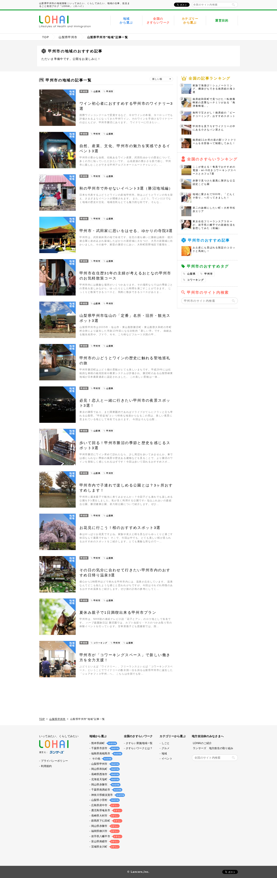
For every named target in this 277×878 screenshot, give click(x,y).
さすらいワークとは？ (139, 748)
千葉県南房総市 (106, 789)
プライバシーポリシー (54, 760)
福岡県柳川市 (104, 831)
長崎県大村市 (104, 815)
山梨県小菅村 (104, 799)
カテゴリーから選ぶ (190, 20)
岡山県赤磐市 (104, 825)
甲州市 (208, 273)
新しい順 (157, 79)
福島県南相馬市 (106, 753)
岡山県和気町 (104, 768)
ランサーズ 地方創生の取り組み (213, 748)
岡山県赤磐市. (105, 784)
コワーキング (195, 279)
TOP (45, 37)
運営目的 (222, 20)
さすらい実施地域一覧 (139, 743)
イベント (167, 758)
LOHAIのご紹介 (202, 743)
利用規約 (46, 766)
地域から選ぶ (126, 20)
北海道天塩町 (104, 779)
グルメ (166, 748)
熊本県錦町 (103, 743)
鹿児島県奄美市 (106, 810)
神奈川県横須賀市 (107, 794)
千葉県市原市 (104, 748)
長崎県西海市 (104, 774)
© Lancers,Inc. (138, 871)
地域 (164, 753)
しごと (166, 743)
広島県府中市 (104, 805)
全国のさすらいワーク (158, 20)
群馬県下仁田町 (106, 820)
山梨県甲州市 (68, 37)
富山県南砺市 (104, 841)
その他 (101, 758)
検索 (233, 4)
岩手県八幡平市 (106, 836)
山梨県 (191, 273)
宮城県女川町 (104, 846)
